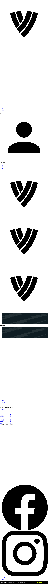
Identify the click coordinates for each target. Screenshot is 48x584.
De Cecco (2, 419)
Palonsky (2, 420)
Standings (3, 400)
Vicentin (2, 421)
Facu (2, 415)
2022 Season (4, 405)
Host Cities (3, 401)
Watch (2, 108)
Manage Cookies (34, 582)
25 (0, 423)
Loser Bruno (2, 416)
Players (3, 409)
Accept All (39, 582)
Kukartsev (2, 423)
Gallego (2, 414)
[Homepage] (24, 24)
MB (10, 414)
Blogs (2, 112)
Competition (3, 402)
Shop (2, 111)
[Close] (47, 582)
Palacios (2, 418)
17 (0, 421)
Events (2, 109)
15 (0, 419)
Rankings (3, 110)
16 (0, 420)
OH (10, 415)
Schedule (3, 165)
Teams (2, 399)
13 (0, 418)
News (2, 167)
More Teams (3, 410)
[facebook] (25, 530)
